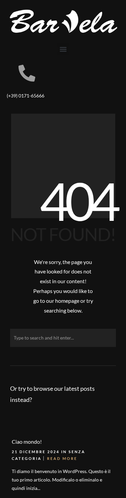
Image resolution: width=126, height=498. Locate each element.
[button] (63, 49)
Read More (62, 458)
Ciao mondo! (27, 441)
